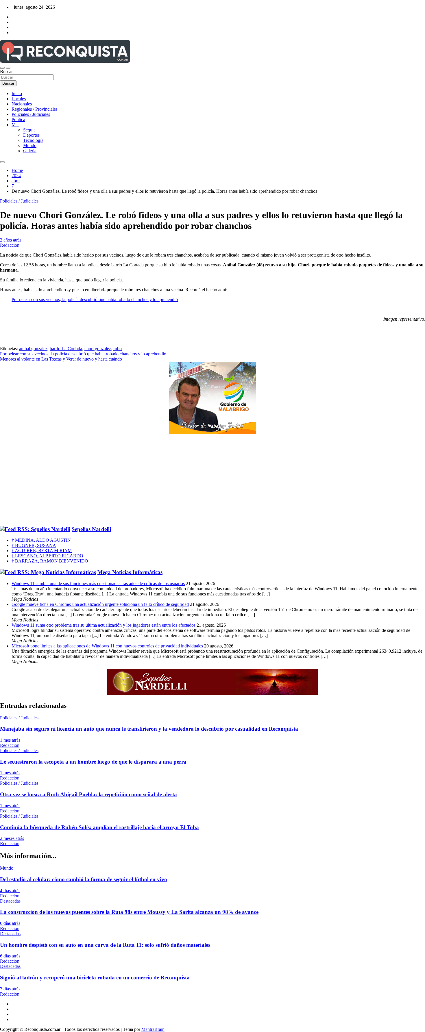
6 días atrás (10, 923)
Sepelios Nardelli (91, 529)
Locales (19, 98)
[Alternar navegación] (2, 68)
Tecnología (33, 140)
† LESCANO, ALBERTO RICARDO (47, 555)
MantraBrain (153, 1029)
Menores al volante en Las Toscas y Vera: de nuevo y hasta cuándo (61, 359)
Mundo (29, 145)
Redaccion (9, 245)
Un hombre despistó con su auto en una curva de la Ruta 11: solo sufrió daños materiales (105, 945)
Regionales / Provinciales (35, 109)
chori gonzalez (97, 348)
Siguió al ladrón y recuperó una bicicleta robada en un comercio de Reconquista (95, 978)
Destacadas (10, 901)
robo (117, 348)
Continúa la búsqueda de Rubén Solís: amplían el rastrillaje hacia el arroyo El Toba (99, 827)
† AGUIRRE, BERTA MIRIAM (42, 550)
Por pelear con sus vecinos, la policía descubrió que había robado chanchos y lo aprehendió (95, 299)
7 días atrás (10, 988)
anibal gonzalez (33, 348)
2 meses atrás (12, 838)
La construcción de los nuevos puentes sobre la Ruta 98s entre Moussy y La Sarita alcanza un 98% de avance (129, 912)
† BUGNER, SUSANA (34, 545)
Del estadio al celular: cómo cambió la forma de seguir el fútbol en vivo (83, 879)
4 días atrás (10, 890)
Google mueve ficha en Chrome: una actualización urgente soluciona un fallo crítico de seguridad (100, 604)
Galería (29, 150)
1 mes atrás (10, 740)
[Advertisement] (212, 480)
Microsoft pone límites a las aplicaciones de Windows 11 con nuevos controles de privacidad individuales (107, 645)
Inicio (17, 93)
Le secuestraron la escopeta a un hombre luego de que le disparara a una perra (93, 762)
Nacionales (22, 103)
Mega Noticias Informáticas (129, 572)
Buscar (6, 71)
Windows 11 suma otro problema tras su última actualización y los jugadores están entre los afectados (103, 625)
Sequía (29, 129)
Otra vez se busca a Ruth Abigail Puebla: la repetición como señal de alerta (88, 794)
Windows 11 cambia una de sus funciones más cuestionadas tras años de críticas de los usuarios (98, 583)
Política (18, 119)
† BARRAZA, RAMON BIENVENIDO (50, 560)
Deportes (31, 135)
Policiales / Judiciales (31, 114)
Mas (15, 124)
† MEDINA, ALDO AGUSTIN (41, 540)
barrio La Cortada (66, 348)
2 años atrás (10, 239)
